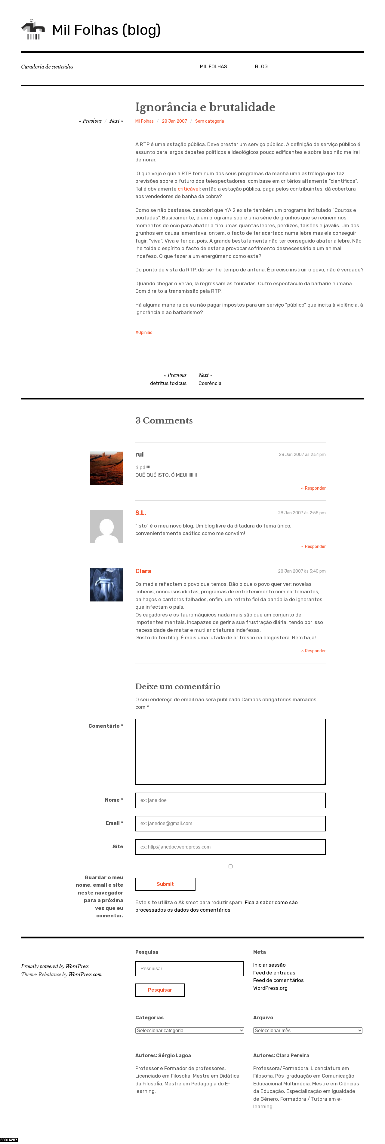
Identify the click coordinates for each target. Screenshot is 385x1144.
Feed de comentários (278, 980)
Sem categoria (209, 121)
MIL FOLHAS (213, 66)
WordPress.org (270, 988)
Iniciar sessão (269, 965)
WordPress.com (85, 974)
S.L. (140, 512)
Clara (143, 571)
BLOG (261, 66)
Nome (114, 800)
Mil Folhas (144, 121)
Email (114, 823)
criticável (189, 189)
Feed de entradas (274, 973)
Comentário (105, 726)
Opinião (145, 332)
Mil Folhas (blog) (106, 29)
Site (117, 846)
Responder (315, 488)
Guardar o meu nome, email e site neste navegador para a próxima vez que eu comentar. (99, 896)
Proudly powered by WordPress (55, 966)
